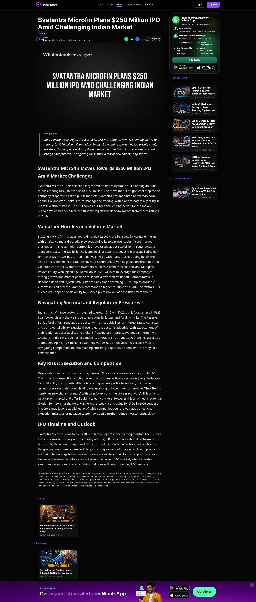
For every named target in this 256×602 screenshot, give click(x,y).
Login (199, 4)
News (119, 4)
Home (100, 4)
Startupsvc (41, 543)
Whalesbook (50, 4)
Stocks (110, 4)
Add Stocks (194, 60)
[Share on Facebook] (137, 39)
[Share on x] (132, 39)
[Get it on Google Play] (183, 67)
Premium (149, 4)
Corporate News (134, 4)
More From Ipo (181, 179)
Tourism (40, 498)
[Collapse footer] (252, 585)
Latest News (180, 78)
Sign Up (213, 4)
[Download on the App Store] (206, 67)
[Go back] (38, 13)
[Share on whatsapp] (126, 39)
